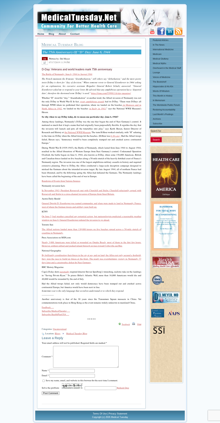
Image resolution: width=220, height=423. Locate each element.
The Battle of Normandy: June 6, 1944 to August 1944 (67, 74)
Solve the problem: (51, 387)
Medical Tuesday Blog (76, 333)
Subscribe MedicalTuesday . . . (56, 310)
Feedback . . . (48, 307)
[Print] (133, 324)
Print (139, 324)
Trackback (126, 324)
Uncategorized (60, 328)
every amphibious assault (92, 101)
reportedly (64, 271)
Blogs (57, 333)
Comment (47, 356)
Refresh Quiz (123, 387)
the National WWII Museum (77, 132)
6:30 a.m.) (115, 135)
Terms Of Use (100, 413)
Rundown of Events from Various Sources (61, 180)
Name (45, 370)
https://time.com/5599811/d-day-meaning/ (111, 93)
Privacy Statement (118, 413)
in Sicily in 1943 (97, 108)
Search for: (156, 131)
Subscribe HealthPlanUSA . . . (55, 314)
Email (45, 375)
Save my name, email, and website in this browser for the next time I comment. (82, 380)
